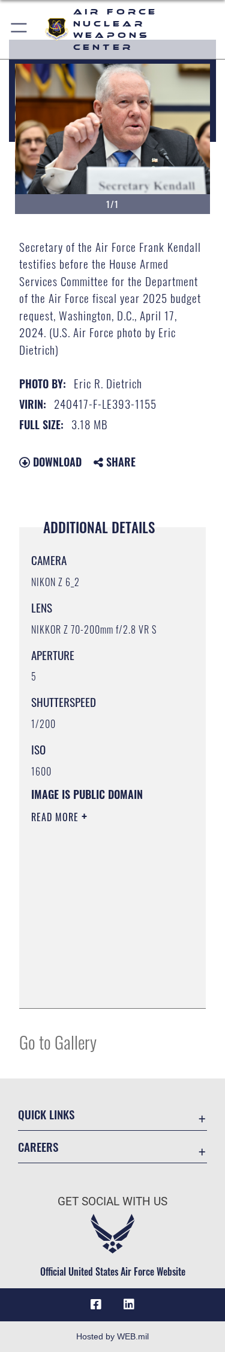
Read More (56, 817)
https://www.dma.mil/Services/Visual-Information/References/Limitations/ (104, 986)
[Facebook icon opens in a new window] (96, 1304)
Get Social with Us (112, 1201)
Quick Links (46, 1114)
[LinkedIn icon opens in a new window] (129, 1304)
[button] (19, 29)
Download (56, 462)
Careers (38, 1146)
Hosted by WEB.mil (112, 1336)
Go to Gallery (58, 1041)
